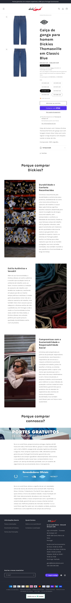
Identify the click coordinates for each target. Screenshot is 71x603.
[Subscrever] (33, 575)
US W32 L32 (45, 91)
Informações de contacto (26, 591)
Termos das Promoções (11, 532)
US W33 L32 (58, 91)
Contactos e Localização (33, 528)
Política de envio (60, 589)
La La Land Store (14, 589)
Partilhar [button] (44, 153)
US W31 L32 (58, 87)
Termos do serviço (50, 589)
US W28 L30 (46, 83)
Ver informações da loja (49, 123)
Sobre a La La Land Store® (33, 524)
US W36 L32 (57, 94)
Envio (52, 68)
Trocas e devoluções (10, 524)
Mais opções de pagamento (53, 112)
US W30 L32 (46, 87)
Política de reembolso (25, 589)
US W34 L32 (46, 95)
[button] (4, 9)
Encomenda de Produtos (11, 528)
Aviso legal (37, 591)
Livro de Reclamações (46, 591)
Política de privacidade (38, 589)
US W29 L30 (58, 83)
